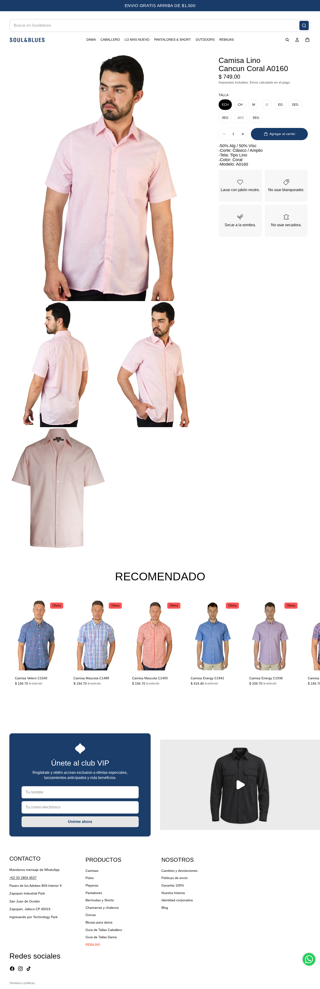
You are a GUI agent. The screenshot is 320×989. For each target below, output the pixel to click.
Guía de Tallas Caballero (104, 929)
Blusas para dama (99, 922)
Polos (90, 878)
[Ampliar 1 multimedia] (107, 175)
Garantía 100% (172, 885)
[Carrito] (307, 40)
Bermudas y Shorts (100, 900)
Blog (164, 907)
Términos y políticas (22, 983)
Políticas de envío (174, 878)
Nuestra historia (173, 892)
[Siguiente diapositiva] (305, 646)
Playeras (92, 885)
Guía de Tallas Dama (101, 937)
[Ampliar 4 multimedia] (58, 488)
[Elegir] (58, 663)
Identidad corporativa (177, 900)
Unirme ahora (80, 822)
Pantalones (94, 892)
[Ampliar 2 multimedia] (58, 364)
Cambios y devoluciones (179, 870)
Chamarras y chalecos (102, 907)
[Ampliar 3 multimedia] (156, 364)
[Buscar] (304, 25)
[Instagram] (20, 968)
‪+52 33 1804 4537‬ (23, 878)
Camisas (92, 870)
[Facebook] (12, 968)
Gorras (91, 915)
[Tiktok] (28, 968)
